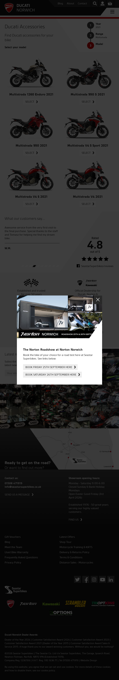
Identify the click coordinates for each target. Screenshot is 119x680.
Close (98, 299)
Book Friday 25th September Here (48, 367)
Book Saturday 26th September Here (50, 374)
